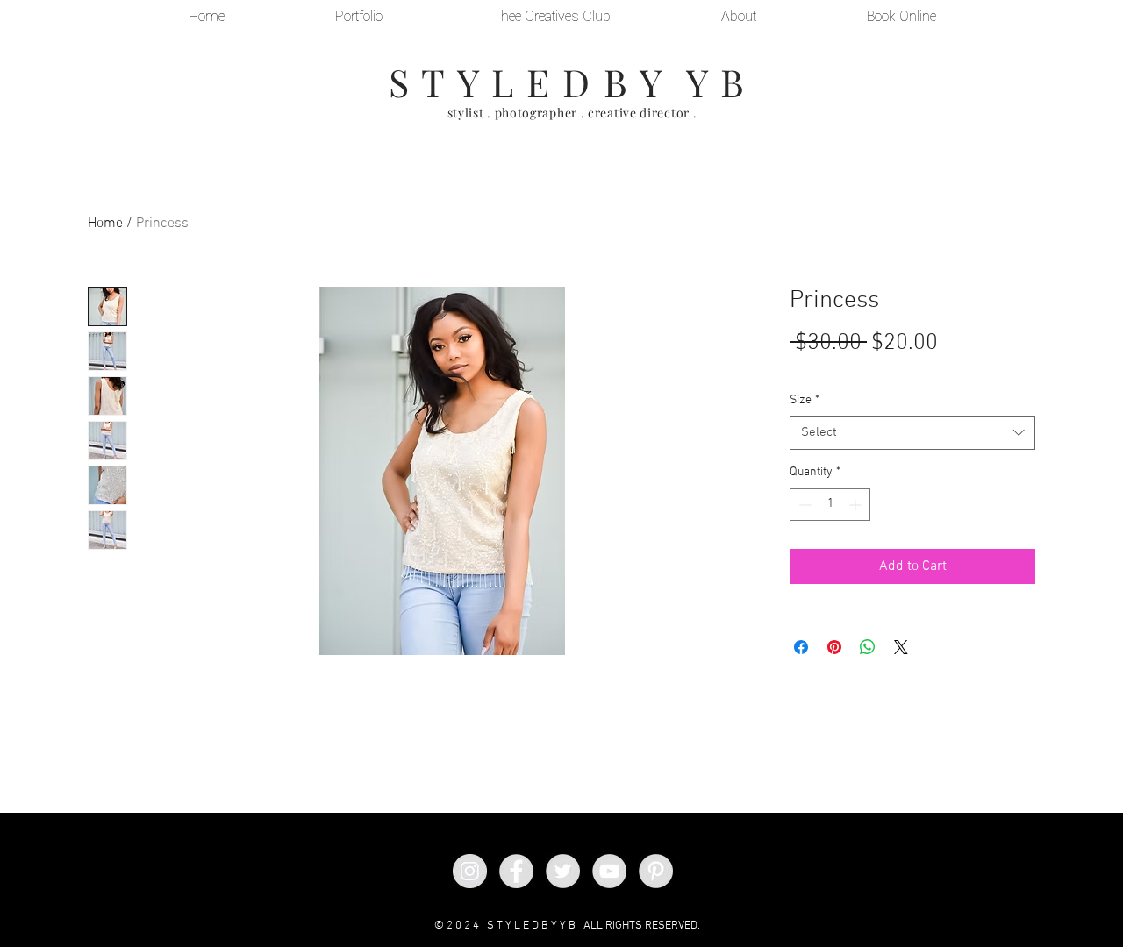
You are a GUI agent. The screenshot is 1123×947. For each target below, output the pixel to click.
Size (804, 400)
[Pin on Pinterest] (834, 647)
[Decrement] (803, 504)
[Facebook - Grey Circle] (516, 871)
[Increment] (857, 504)
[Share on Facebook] (801, 647)
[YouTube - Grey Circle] (609, 871)
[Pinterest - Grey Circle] (656, 871)
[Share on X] (901, 647)
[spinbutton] (830, 504)
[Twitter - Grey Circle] (563, 871)
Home (105, 223)
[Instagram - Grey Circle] (470, 871)
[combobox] (912, 433)
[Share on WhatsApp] (867, 647)
